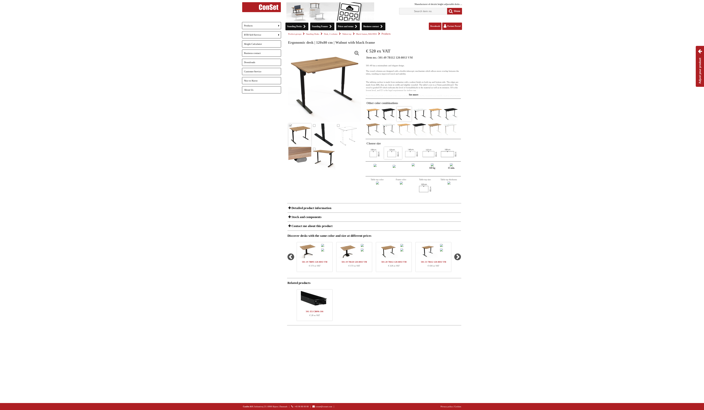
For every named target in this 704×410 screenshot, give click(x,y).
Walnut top (346, 34)
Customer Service (252, 71)
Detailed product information (311, 208)
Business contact (252, 53)
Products (262, 26)
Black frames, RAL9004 (366, 34)
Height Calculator (253, 44)
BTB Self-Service (262, 35)
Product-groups (294, 34)
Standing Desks (312, 34)
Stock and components (306, 217)
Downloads (249, 62)
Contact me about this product (312, 226)
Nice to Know (251, 80)
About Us (248, 89)
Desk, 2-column (331, 34)
